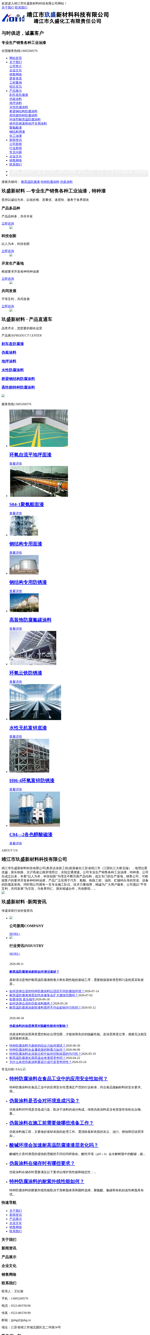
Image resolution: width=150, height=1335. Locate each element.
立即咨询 (8, 223)
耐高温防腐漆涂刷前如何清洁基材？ (34, 971)
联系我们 (21, 7)
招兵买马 (15, 86)
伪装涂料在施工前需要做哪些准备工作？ (51, 1122)
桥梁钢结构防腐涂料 (23, 111)
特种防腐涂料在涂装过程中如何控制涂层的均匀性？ (45, 1053)
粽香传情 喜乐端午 (22, 999)
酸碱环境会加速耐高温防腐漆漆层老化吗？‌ (53, 1145)
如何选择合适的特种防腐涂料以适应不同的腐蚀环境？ (46, 991)
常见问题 (15, 152)
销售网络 (15, 74)
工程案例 (15, 82)
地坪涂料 (15, 103)
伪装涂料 (15, 99)
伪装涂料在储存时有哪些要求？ (42, 1163)
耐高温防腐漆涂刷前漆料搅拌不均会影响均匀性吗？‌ (45, 1007)
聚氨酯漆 (15, 127)
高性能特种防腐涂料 (23, 115)
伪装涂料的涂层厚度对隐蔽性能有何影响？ (39, 1026)
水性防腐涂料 (18, 107)
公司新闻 (15, 144)
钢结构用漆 (17, 131)
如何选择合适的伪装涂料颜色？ (31, 1003)
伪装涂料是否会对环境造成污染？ (44, 1100)
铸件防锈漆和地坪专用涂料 (28, 123)
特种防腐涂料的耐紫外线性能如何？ (46, 1181)
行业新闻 (15, 148)
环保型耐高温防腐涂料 (25, 119)
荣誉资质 (15, 78)
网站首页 (15, 58)
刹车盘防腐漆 (18, 95)
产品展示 (15, 90)
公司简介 (15, 66)
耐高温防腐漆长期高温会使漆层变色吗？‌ (37, 1057)
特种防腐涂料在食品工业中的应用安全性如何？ (58, 1078)
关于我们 (8, 7)
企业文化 (15, 70)
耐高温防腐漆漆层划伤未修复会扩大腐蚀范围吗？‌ (43, 995)
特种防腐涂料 (50, 181)
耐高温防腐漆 (30, 181)
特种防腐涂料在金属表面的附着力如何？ (37, 1049)
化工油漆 (15, 135)
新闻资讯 (15, 140)
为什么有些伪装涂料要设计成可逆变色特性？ (40, 1062)
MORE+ (14, 933)
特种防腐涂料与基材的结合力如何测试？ (37, 1045)
